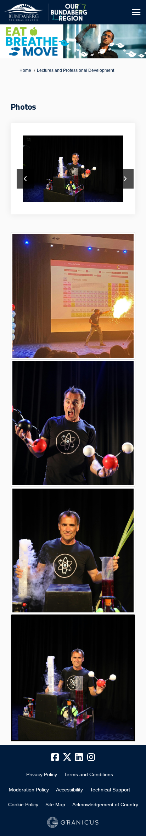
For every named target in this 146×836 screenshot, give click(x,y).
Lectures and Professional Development (75, 70)
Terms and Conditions (88, 774)
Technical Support (110, 789)
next (125, 179)
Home (25, 70)
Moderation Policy (29, 789)
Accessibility (69, 789)
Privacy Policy (41, 774)
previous (25, 179)
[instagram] (91, 757)
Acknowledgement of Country (105, 804)
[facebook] (55, 757)
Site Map (55, 804)
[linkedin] (79, 757)
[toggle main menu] (136, 12)
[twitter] (67, 757)
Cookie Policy (23, 804)
